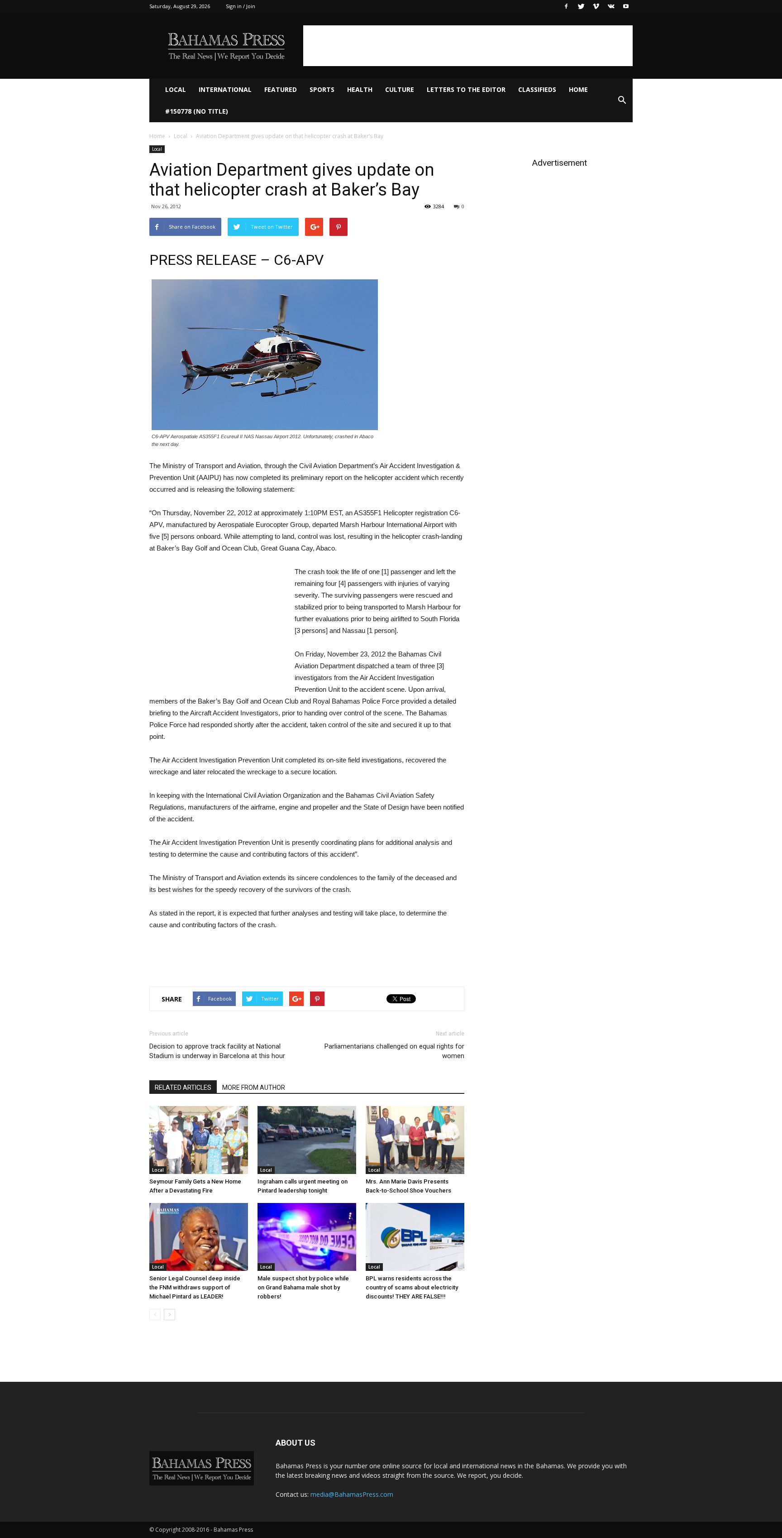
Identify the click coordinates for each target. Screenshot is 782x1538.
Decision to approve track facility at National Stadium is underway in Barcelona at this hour (217, 1051)
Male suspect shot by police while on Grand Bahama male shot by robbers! (303, 1287)
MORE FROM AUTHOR (253, 1087)
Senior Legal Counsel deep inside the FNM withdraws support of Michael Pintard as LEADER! (194, 1287)
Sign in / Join (240, 6)
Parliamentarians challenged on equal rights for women (394, 1051)
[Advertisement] (468, 45)
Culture (399, 89)
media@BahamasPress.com (351, 1494)
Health (359, 89)
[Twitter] (581, 6)
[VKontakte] (611, 6)
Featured (280, 89)
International (225, 89)
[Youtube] (626, 6)
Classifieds (537, 89)
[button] (622, 100)
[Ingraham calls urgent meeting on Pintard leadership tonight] (306, 1140)
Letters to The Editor (466, 89)
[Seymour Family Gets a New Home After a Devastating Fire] (198, 1140)
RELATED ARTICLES (183, 1087)
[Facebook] (566, 6)
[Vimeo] (596, 6)
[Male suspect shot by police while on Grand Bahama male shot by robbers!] (306, 1237)
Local (175, 89)
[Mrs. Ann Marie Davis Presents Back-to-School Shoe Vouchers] (415, 1140)
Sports (322, 89)
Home (578, 89)
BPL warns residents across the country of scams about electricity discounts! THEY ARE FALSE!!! (412, 1287)
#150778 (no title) (196, 111)
